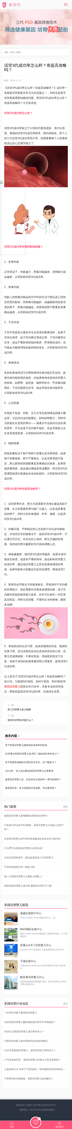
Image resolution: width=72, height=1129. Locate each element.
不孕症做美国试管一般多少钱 (19, 867)
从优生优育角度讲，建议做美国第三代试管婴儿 (28, 857)
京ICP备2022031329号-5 (44, 1105)
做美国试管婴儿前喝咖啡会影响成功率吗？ (26, 815)
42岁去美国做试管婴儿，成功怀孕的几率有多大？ (30, 1050)
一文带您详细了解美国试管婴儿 (20, 1012)
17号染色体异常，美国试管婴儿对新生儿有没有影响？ (32, 1059)
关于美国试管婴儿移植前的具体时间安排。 (27, 745)
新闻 (18, 52)
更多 (65, 806)
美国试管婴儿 (49, 1110)
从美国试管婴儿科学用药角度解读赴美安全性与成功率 (32, 838)
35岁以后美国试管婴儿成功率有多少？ (24, 1031)
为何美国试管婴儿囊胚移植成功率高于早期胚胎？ (30, 1022)
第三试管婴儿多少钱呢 (19, 709)
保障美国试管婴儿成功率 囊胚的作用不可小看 (28, 885)
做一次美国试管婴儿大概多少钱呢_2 (23, 876)
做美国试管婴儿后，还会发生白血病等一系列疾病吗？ (33, 779)
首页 (12, 52)
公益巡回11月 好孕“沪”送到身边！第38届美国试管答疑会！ (34, 1069)
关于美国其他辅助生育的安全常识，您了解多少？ (31, 762)
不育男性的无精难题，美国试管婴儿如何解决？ (28, 1078)
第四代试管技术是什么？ (20, 720)
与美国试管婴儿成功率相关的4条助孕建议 (26, 1041)
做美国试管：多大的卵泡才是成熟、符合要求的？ (31, 788)
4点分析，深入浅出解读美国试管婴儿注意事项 (29, 770)
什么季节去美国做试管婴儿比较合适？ (24, 848)
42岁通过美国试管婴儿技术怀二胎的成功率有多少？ (32, 753)
